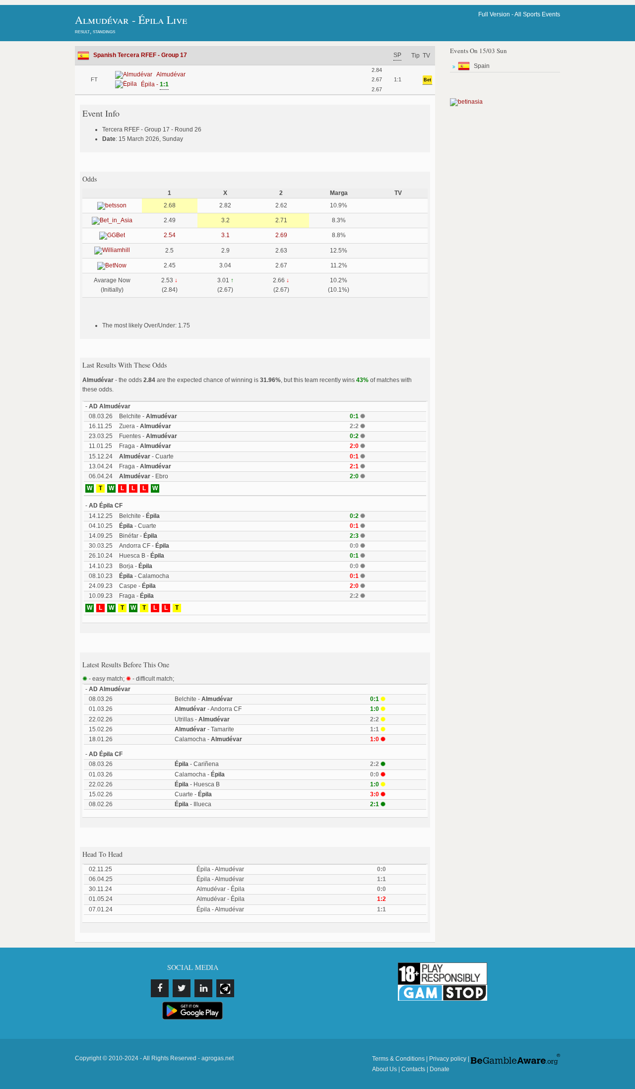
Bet (427, 79)
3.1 (225, 235)
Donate (439, 1069)
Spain (482, 66)
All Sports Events (537, 14)
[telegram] (225, 988)
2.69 (281, 235)
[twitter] (181, 988)
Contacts (413, 1069)
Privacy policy (447, 1058)
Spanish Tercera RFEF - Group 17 (140, 55)
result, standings (95, 31)
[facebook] (160, 988)
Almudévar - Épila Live (131, 19)
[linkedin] (203, 988)
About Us (384, 1069)
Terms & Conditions (398, 1058)
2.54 (170, 235)
